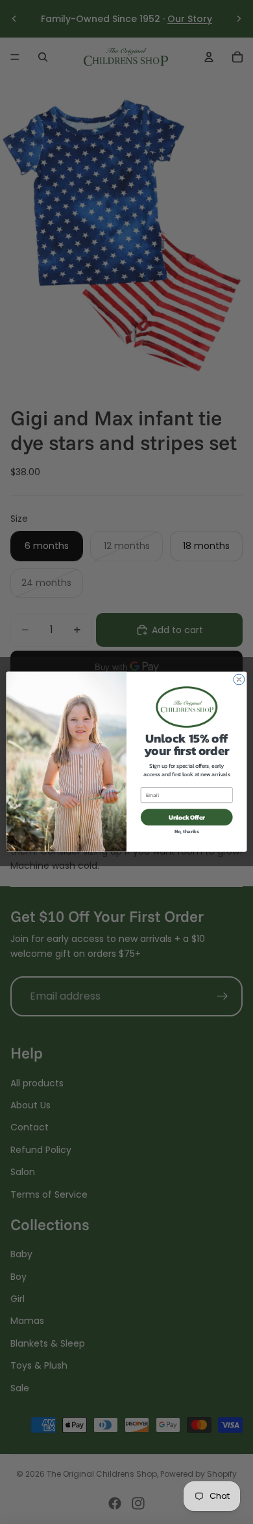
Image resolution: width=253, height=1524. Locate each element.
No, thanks (187, 831)
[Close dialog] (239, 680)
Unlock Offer (187, 817)
